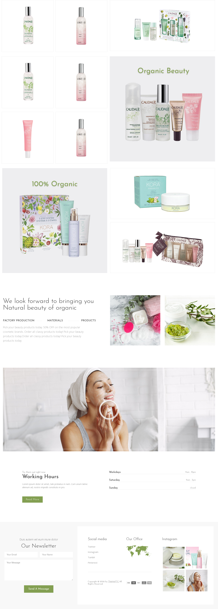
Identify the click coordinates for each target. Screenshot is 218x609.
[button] (109, 409)
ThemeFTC (113, 581)
